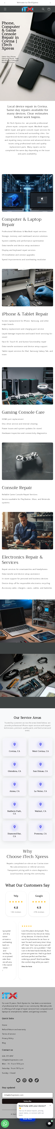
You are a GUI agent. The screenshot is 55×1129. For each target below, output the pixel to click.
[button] (5, 9)
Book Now (27, 1119)
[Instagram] (24, 1080)
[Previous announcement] (5, 3)
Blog (4, 1043)
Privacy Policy (7, 1038)
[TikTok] (37, 1080)
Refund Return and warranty (14, 1030)
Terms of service (9, 1034)
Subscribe (27, 1101)
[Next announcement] (50, 3)
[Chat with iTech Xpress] (49, 1123)
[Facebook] (18, 1080)
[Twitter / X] (31, 1080)
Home (4, 1025)
